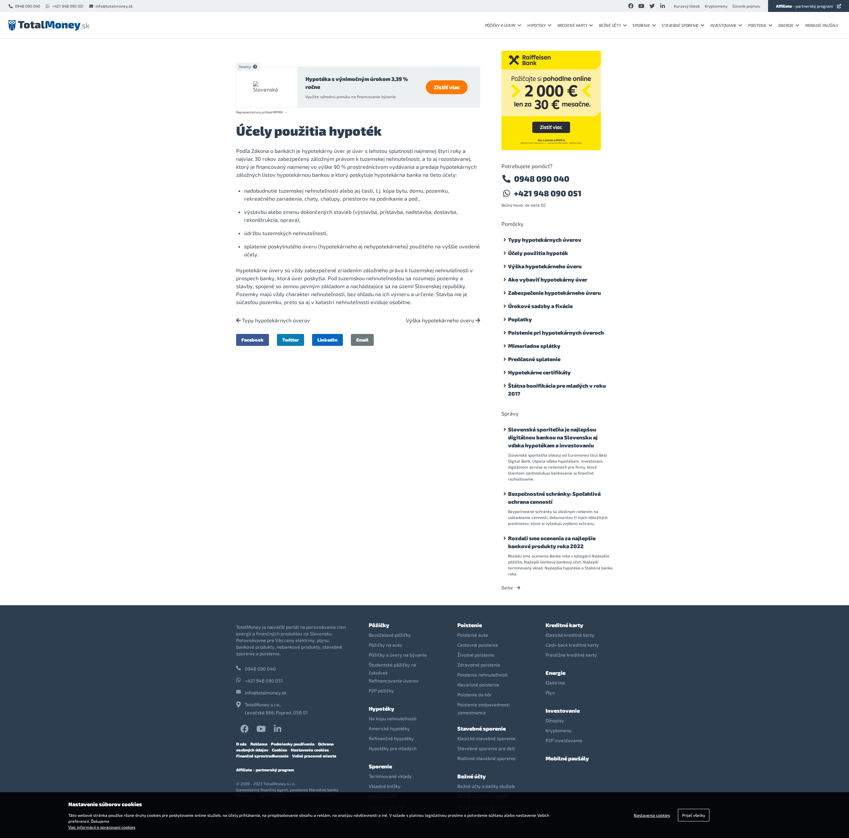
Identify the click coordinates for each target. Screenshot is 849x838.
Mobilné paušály (821, 25)
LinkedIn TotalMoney (277, 729)
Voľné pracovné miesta (314, 755)
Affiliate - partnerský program (265, 769)
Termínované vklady (390, 776)
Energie (786, 25)
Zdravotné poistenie (478, 665)
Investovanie (723, 25)
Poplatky (520, 319)
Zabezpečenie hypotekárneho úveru (554, 293)
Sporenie (641, 25)
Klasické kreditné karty (570, 635)
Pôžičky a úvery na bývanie (398, 655)
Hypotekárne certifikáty (539, 372)
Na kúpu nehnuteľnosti (393, 718)
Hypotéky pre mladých (393, 748)
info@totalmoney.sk (114, 6)
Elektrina (555, 682)
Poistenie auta (472, 635)
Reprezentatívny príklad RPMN (259, 112)
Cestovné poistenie (477, 645)
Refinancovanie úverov (394, 680)
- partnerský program (804, 6)
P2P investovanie (564, 740)
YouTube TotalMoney (261, 729)
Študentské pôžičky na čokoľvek (392, 669)
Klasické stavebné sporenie (486, 738)
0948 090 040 (27, 6)
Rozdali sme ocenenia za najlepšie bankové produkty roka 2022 (552, 542)
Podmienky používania (292, 743)
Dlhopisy (555, 720)
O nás (241, 743)
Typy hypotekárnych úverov (275, 320)
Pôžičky (379, 625)
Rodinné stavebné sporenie (486, 758)
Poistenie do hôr (474, 694)
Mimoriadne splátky (534, 346)
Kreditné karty (572, 25)
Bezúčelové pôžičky (390, 635)
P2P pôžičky (381, 690)
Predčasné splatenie (534, 359)
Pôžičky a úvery (500, 25)
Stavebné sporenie (680, 25)
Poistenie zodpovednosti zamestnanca (483, 708)
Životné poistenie (475, 655)
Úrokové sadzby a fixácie (540, 306)
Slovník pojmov (746, 6)
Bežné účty (610, 25)
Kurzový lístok (687, 6)
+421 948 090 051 (68, 6)
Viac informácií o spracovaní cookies (101, 827)
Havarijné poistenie (478, 684)
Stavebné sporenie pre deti (486, 748)
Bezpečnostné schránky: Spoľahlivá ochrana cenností (554, 497)
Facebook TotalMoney (244, 729)
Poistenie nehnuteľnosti (482, 674)
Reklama (258, 743)
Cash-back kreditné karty (572, 645)
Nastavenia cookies (310, 749)
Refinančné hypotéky (391, 738)
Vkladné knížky (385, 786)
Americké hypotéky (389, 728)
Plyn (550, 692)
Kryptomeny (716, 6)
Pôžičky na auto (385, 645)
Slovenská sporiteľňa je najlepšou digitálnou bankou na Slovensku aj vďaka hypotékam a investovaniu (553, 437)
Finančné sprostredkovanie (262, 755)
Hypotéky (536, 25)
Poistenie (757, 25)
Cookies (279, 749)
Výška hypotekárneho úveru (441, 320)
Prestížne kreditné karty (571, 655)
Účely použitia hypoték (538, 253)
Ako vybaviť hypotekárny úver (547, 279)
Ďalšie (507, 587)
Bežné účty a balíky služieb (486, 786)
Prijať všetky (693, 815)
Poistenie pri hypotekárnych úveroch (556, 332)
